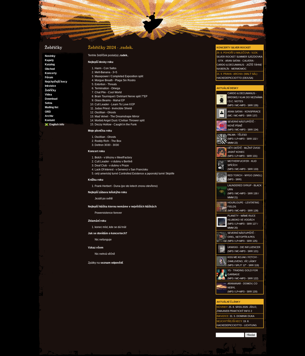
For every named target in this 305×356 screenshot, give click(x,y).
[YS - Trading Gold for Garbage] (222, 278)
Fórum (49, 77)
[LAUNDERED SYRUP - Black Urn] (222, 195)
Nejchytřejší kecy (56, 81)
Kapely (49, 60)
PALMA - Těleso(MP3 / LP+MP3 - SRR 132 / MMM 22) (243, 138)
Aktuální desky (227, 88)
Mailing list (51, 107)
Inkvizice (50, 85)
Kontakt (50, 120)
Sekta (48, 103)
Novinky (50, 56)
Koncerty (51, 73)
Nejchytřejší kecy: (229, 321)
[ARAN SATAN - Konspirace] (222, 117)
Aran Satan (232, 60)
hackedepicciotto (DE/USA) (235, 78)
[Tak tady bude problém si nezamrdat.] (152, 21)
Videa (48, 94)
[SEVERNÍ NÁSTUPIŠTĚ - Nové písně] (222, 129)
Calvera (247, 60)
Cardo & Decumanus (230, 64)
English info (56, 124)
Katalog (50, 64)
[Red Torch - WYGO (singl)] (222, 181)
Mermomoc (239, 68)
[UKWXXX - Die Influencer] (222, 253)
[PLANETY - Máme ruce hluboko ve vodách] (222, 226)
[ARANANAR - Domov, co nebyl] (222, 291)
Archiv (49, 116)
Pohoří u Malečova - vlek (240, 52)
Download (51, 98)
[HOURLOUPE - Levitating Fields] (222, 210)
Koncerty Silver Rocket (234, 47)
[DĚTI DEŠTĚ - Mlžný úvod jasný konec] (222, 156)
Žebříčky (50, 90)
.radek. (123, 55)
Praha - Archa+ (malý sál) (240, 73)
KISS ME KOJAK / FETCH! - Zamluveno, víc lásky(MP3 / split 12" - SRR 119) (243, 261)
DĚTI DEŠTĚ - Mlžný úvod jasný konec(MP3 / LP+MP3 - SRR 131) (244, 152)
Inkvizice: (223, 316)
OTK (220, 60)
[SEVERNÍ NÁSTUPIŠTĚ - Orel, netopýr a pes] (222, 241)
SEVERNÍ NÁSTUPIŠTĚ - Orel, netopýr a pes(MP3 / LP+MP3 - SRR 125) (242, 237)
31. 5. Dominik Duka (242, 316)
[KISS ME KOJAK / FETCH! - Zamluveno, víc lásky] (222, 265)
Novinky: (222, 307)
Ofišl (48, 111)
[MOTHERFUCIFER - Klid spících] (222, 169)
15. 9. (220, 73)
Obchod (50, 68)
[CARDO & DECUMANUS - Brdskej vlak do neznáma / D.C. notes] (222, 103)
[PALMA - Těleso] (222, 143)
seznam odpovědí (111, 262)
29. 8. (220, 52)
